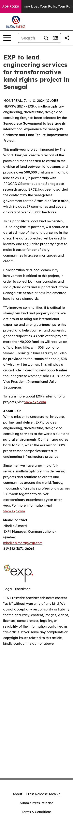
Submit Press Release (36, 803)
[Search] (46, 38)
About (17, 794)
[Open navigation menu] (7, 38)
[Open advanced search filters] (56, 38)
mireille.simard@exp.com (22, 543)
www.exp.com (35, 402)
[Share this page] (67, 38)
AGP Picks (10, 6)
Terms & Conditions (36, 812)
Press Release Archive (43, 794)
